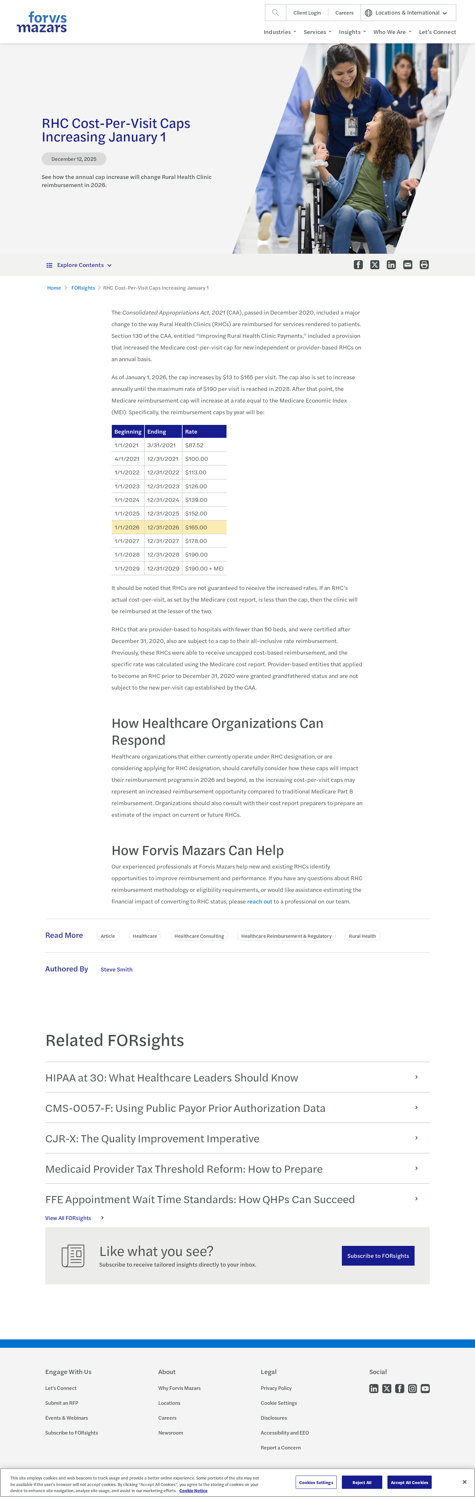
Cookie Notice (193, 1490)
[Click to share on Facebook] (358, 264)
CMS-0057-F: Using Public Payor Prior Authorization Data (185, 1107)
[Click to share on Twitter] (374, 264)
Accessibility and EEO (285, 1432)
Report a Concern (281, 1447)
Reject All (362, 1482)
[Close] (465, 1482)
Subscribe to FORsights (378, 1255)
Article (108, 935)
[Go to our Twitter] (386, 1388)
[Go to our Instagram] (412, 1388)
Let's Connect (61, 1388)
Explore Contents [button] (80, 265)
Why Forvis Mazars (179, 1388)
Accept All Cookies (409, 1482)
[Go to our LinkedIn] (373, 1388)
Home (54, 287)
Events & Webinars (66, 1417)
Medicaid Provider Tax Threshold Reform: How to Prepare (184, 1168)
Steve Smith (117, 969)
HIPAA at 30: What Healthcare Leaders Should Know (171, 1077)
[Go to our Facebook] (399, 1388)
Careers (344, 12)
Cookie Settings (279, 1402)
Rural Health (362, 935)
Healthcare (145, 935)
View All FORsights (68, 1218)
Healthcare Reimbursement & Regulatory (286, 935)
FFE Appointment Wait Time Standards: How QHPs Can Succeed (200, 1198)
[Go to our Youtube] (425, 1388)
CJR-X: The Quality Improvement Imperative (152, 1138)
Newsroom (170, 1432)
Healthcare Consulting (199, 935)
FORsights (83, 287)
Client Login (307, 12)
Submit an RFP (61, 1402)
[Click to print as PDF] (424, 264)
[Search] (275, 12)
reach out (259, 901)
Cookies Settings (316, 1482)
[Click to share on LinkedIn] (391, 264)
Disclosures (274, 1417)
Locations (169, 1402)
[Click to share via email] (407, 264)
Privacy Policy (276, 1388)
